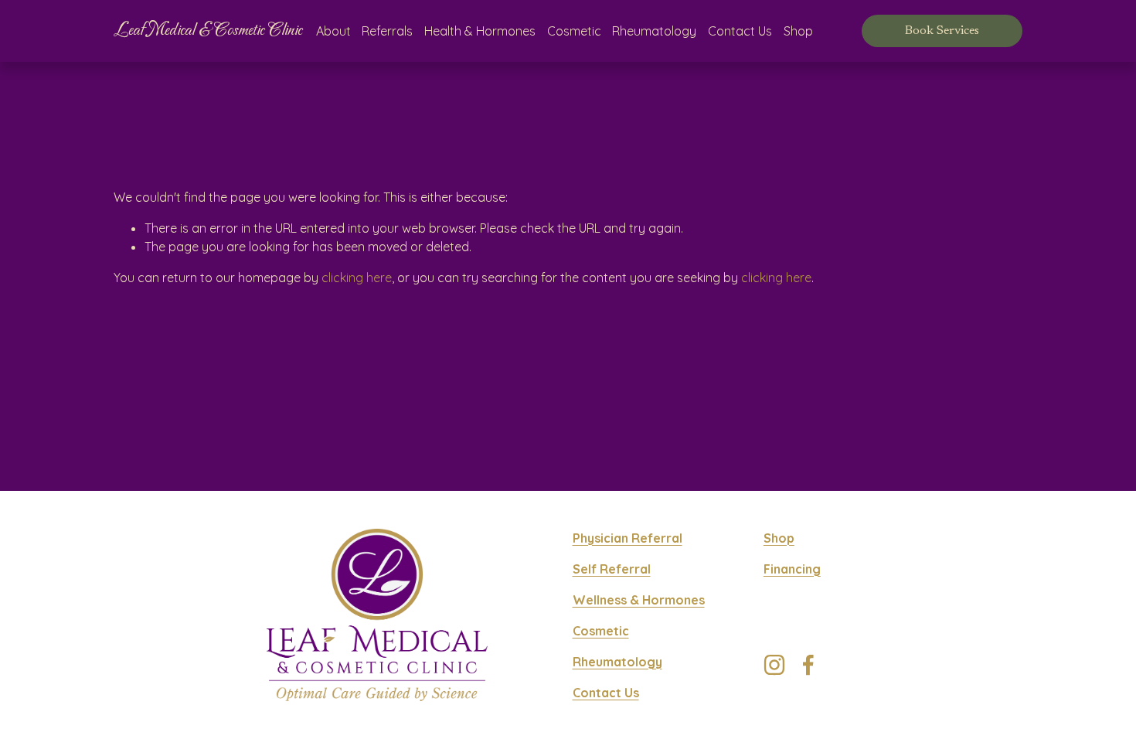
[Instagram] (774, 665)
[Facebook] (808, 665)
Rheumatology (654, 31)
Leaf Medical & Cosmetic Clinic (208, 30)
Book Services (942, 31)
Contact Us (740, 31)
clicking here (356, 277)
